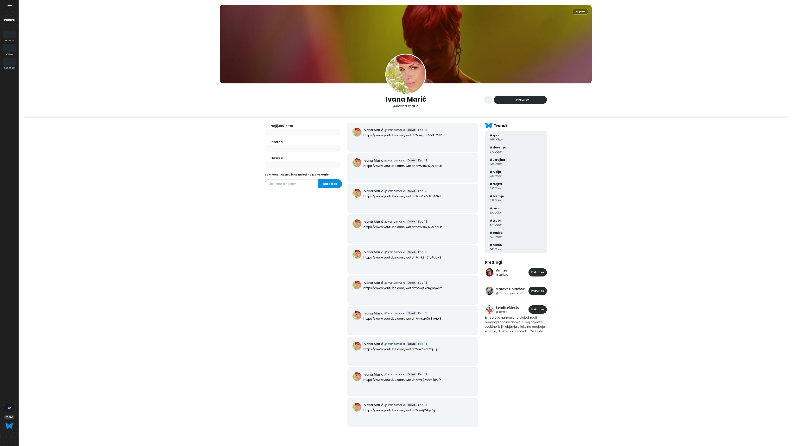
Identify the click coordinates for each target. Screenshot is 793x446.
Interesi (277, 142)
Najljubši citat (282, 126)
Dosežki (277, 158)
